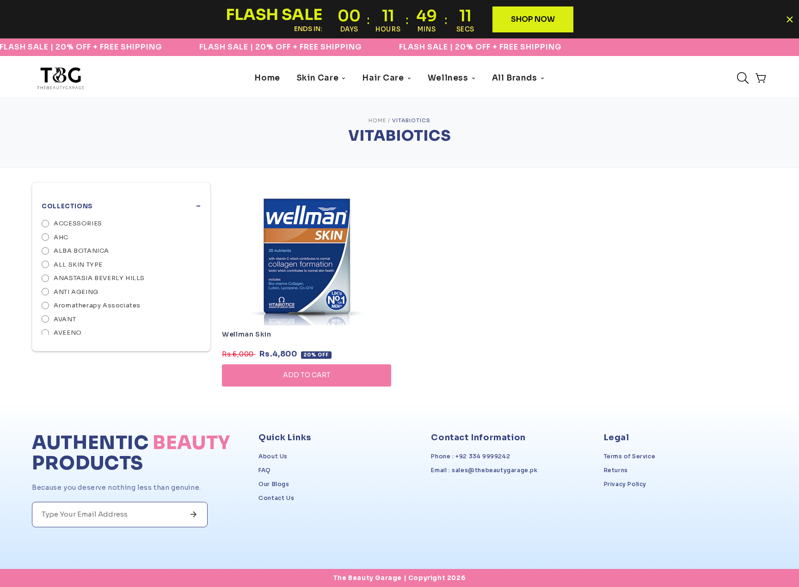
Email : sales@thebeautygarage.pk (484, 470)
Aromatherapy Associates (97, 305)
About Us (273, 456)
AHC (61, 237)
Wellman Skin (246, 334)
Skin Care (317, 78)
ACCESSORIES (78, 223)
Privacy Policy (625, 484)
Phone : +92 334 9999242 (470, 456)
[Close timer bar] (789, 19)
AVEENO (68, 333)
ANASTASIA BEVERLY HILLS (99, 278)
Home (267, 78)
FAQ (264, 470)
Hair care (383, 78)
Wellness (448, 78)
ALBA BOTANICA (81, 251)
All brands (514, 78)
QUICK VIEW (306, 401)
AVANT (65, 319)
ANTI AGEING (76, 292)
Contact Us (276, 497)
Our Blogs (273, 484)
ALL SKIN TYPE (78, 265)
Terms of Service (630, 456)
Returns (616, 470)
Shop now (533, 19)
